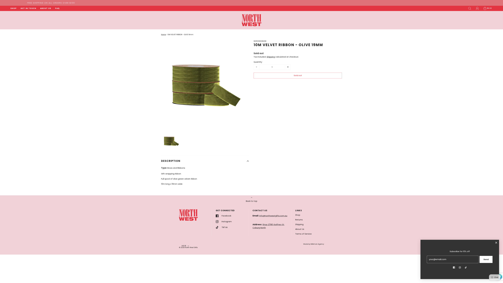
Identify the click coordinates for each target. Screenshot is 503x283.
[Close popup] (496, 243)
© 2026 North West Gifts (188, 247)
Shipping (271, 56)
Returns (299, 219)
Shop (297, 215)
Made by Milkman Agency (313, 244)
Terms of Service (303, 233)
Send (486, 259)
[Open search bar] (470, 8)
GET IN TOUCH (28, 8)
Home (163, 34)
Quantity (258, 62)
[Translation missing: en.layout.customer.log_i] (477, 8)
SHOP (13, 8)
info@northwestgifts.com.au (273, 215)
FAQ (57, 8)
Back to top (251, 201)
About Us (299, 229)
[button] (171, 141)
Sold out (298, 75)
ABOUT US (45, 8)
